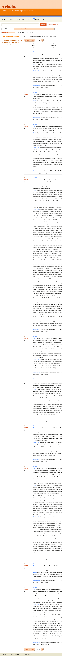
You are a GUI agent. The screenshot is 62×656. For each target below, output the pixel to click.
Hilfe (44, 19)
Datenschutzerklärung (16, 654)
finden (43, 24)
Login (28, 19)
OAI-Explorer (28, 654)
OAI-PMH (26, 54)
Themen (11, 19)
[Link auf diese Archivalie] (24, 56)
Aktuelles (4, 19)
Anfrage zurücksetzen (52, 24)
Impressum (4, 654)
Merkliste (37, 19)
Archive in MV (20, 19)
